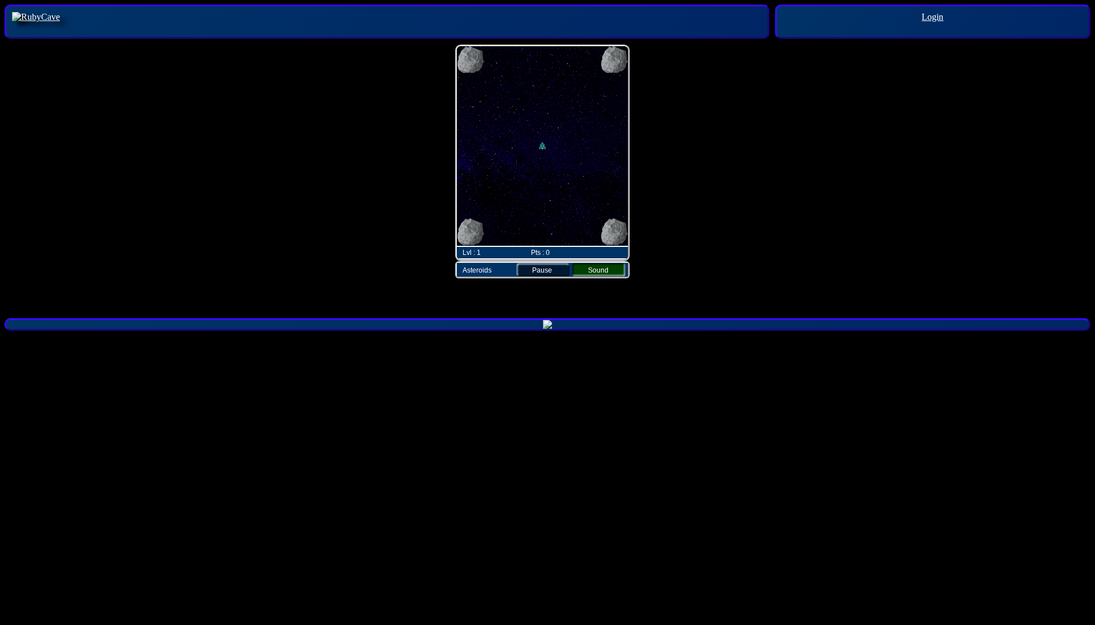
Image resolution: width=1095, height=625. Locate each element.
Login (932, 17)
